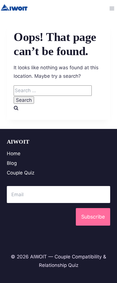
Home (13, 153)
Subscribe (93, 217)
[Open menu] (111, 8)
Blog (12, 163)
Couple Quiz (20, 173)
